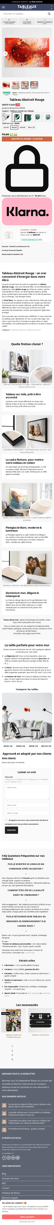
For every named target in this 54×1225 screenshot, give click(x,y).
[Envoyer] (49, 13)
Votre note (9, 777)
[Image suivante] (48, 53)
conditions (28, 952)
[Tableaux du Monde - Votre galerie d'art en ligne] (27, 7)
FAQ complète (33, 993)
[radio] (6, 117)
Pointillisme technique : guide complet (26, 1129)
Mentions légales (10, 1197)
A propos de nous (10, 1178)
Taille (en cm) (7, 123)
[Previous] (2, 1054)
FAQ (4, 1183)
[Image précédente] (5, 53)
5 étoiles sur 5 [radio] (15, 782)
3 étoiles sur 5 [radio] (34, 779)
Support (5, 111)
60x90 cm (33, 746)
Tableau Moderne (18, 330)
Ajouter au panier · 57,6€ (27, 138)
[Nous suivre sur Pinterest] (18, 1158)
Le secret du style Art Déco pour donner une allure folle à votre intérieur (29, 1105)
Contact (5, 1188)
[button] (3, 7)
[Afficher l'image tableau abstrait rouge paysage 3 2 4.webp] (34, 85)
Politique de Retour (11, 1193)
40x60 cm (20, 746)
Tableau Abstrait (34, 330)
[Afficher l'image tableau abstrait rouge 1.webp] (6, 85)
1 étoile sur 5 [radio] (10, 779)
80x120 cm (46, 746)
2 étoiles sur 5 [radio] (22, 779)
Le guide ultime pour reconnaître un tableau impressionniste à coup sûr (29, 1113)
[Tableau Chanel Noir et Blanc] (13, 1020)
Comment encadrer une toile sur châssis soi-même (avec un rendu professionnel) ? (29, 1121)
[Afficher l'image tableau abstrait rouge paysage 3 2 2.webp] (15, 85)
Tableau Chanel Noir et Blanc (13, 1036)
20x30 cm (8, 746)
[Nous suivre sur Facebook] (4, 1158)
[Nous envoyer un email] (13, 1158)
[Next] (9, 1054)
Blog (4, 1173)
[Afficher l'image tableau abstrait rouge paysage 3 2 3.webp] (25, 85)
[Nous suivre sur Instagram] (9, 1158)
